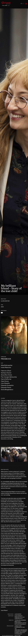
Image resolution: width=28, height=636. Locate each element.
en (23, 3)
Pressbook (6, 359)
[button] (25, 454)
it (21, 3)
